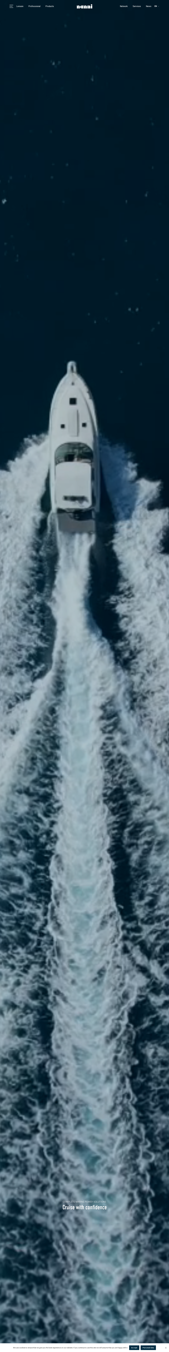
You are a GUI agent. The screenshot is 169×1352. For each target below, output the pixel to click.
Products (49, 6)
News (148, 6)
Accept (134, 1348)
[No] (165, 1347)
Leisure (19, 6)
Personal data (148, 1348)
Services (137, 6)
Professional (34, 6)
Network (124, 6)
